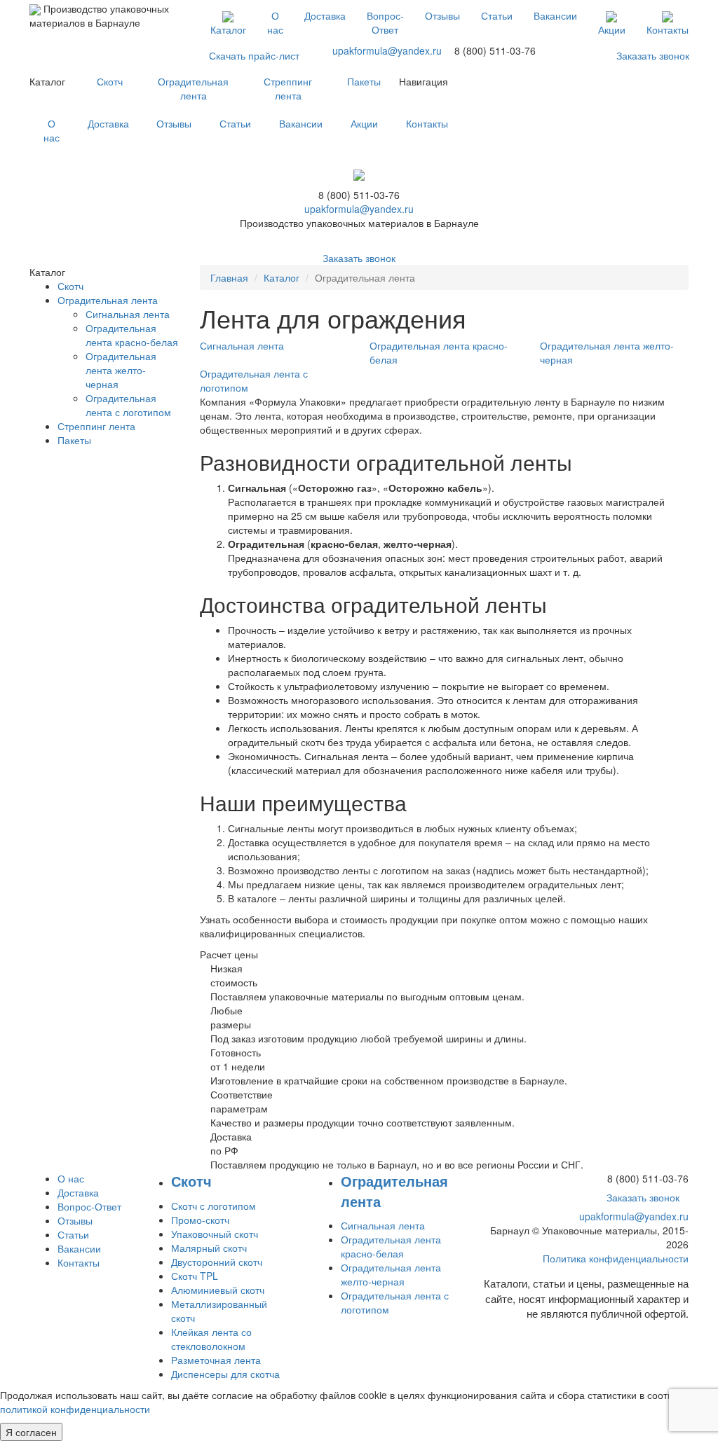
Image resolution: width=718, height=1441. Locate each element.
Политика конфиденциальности (616, 1258)
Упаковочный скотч (214, 1234)
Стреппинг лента (288, 88)
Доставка (325, 15)
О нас (275, 22)
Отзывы (442, 15)
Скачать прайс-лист (254, 55)
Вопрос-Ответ (385, 22)
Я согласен (31, 1432)
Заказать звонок (652, 55)
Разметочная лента (216, 1360)
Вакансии (555, 15)
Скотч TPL (194, 1276)
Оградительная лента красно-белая (132, 335)
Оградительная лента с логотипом (128, 405)
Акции (611, 29)
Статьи (497, 15)
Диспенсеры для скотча (225, 1374)
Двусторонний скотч (216, 1262)
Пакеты (364, 81)
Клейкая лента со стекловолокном (211, 1339)
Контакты (667, 29)
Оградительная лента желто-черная (121, 370)
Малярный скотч (209, 1248)
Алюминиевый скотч (217, 1290)
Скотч (110, 81)
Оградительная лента (193, 88)
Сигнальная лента (128, 314)
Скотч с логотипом (213, 1206)
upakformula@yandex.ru (387, 50)
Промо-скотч (200, 1220)
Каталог (228, 29)
